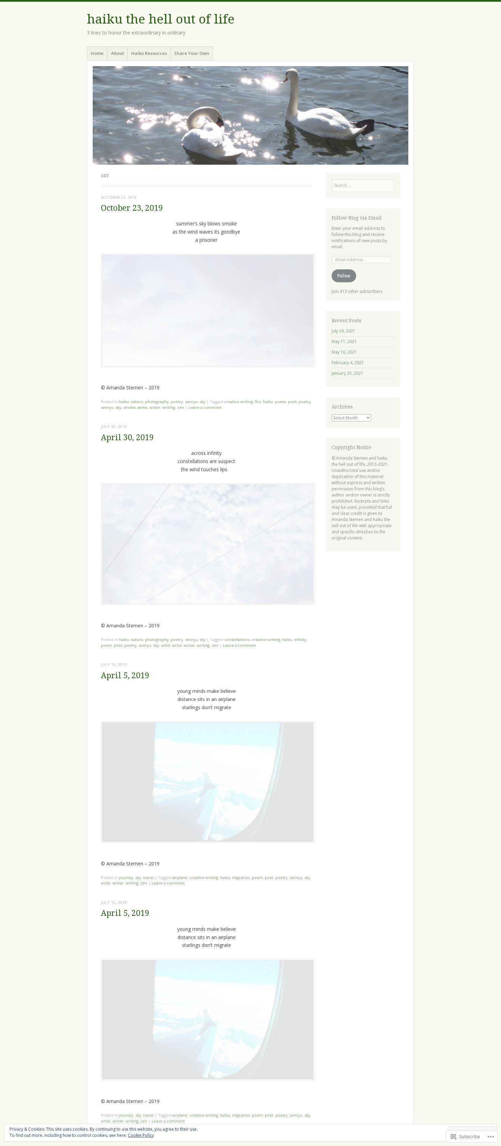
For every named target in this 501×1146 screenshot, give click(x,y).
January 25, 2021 (347, 373)
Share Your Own (191, 53)
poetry (177, 401)
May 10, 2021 (344, 352)
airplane (179, 877)
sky (203, 401)
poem (280, 401)
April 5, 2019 (125, 675)
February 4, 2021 (348, 363)
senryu (191, 401)
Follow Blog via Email (357, 218)
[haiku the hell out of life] (250, 115)
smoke (129, 407)
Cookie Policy (141, 1135)
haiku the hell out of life (160, 19)
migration (241, 877)
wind (165, 645)
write (142, 407)
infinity (300, 639)
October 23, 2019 (132, 208)
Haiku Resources (149, 53)
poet (292, 401)
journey (126, 877)
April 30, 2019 (127, 437)
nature (137, 401)
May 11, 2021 (344, 341)
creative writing (238, 401)
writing (169, 407)
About (117, 53)
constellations (236, 639)
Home (97, 53)
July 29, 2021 (343, 331)
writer (155, 407)
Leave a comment (205, 407)
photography (157, 401)
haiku (124, 401)
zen (180, 407)
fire (258, 401)
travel (148, 877)
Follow (343, 276)
